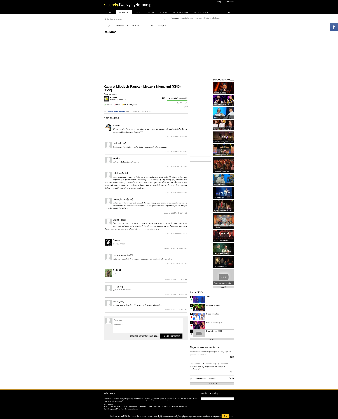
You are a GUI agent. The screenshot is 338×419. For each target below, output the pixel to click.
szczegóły (183, 98)
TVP (149, 111)
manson (199, 18)
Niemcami (136, 111)
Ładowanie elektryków (179, 406)
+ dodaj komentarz (171, 336)
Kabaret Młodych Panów (134, 26)
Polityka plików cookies (167, 416)
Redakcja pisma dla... (222, 172)
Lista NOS (196, 292)
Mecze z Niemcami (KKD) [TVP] (156, 26)
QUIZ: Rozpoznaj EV (111, 409)
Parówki (207, 18)
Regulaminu (139, 398)
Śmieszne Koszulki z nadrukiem (135, 406)
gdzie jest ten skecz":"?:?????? (203, 378)
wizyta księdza (187, 18)
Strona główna (108, 26)
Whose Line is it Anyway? (112, 406)
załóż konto (230, 2)
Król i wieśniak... (220, 185)
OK (225, 416)
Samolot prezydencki (222, 142)
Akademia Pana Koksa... (223, 104)
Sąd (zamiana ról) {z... (222, 266)
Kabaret (216, 18)
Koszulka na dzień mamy (130, 409)
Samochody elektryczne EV (158, 406)
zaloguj (219, 2)
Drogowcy (217, 227)
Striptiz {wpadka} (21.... (223, 240)
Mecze (129, 111)
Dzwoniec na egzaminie (223, 283)
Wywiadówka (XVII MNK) (223, 211)
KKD (144, 111)
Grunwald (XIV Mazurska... (219, 116)
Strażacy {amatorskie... (223, 155)
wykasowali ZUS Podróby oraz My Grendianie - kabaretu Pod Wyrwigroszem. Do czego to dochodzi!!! (210, 366)
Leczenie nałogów (220, 253)
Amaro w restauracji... (222, 129)
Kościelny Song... (220, 93)
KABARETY (120, 26)
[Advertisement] (146, 57)
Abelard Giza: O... (221, 198)
